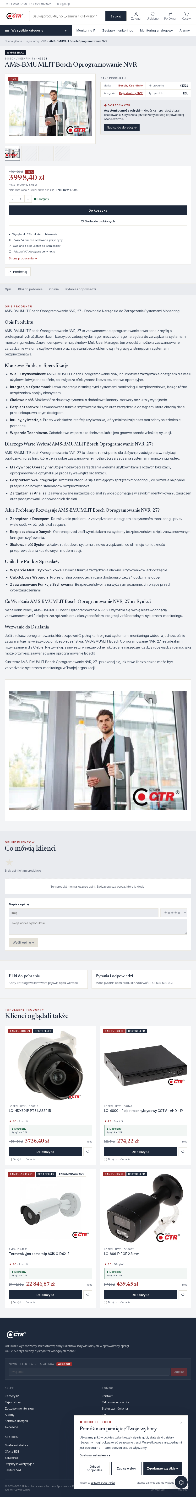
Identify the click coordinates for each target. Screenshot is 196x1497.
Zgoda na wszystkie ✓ (163, 1468)
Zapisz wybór (126, 1468)
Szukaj (116, 16)
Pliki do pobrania (30, 289)
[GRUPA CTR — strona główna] (15, 16)
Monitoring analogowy (156, 30)
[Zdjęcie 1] (12, 153)
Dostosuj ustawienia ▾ (95, 1455)
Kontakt (107, 1396)
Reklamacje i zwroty (115, 1402)
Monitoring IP (86, 30)
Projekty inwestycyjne (19, 1464)
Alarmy (185, 30)
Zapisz (179, 1372)
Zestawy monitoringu (117, 30)
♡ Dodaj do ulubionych (98, 221)
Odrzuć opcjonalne (95, 1468)
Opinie (54, 289)
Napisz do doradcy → (122, 127)
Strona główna (13, 41)
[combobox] (67, 16)
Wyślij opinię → (23, 942)
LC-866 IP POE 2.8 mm (121, 1254)
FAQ (104, 1415)
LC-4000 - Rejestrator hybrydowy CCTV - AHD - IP (143, 1111)
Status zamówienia (115, 1408)
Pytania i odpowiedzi (80, 289)
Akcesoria (11, 1427)
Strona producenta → (23, 258)
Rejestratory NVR (36, 41)
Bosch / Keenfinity (130, 85)
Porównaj (17, 271)
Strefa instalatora (16, 1445)
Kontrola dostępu (16, 1421)
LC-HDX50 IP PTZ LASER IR (30, 1111)
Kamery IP (12, 1396)
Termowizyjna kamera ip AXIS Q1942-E (39, 1254)
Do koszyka (98, 210)
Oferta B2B (12, 1451)
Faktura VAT (13, 1470)
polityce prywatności (103, 1482)
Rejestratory (13, 1402)
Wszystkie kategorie (38, 30)
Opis (8, 289)
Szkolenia (11, 1457)
